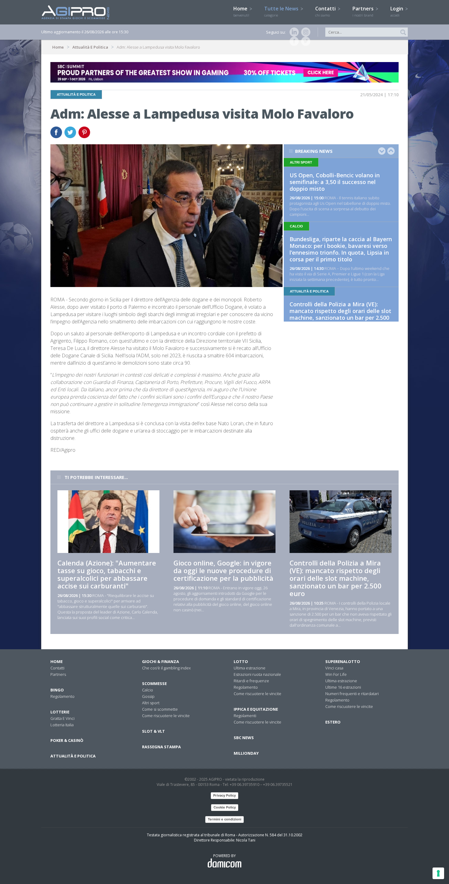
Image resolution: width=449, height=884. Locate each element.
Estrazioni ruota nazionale (257, 674)
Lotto (241, 661)
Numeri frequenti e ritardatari (352, 693)
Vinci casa (334, 668)
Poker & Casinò (66, 740)
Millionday (246, 753)
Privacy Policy (224, 795)
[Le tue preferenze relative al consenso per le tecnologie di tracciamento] (438, 873)
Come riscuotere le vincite (166, 715)
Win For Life (336, 674)
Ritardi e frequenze (251, 680)
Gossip (148, 696)
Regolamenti (245, 715)
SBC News (244, 737)
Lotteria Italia (62, 724)
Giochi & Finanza (160, 661)
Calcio (147, 690)
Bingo (57, 690)
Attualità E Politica (90, 47)
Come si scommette (160, 709)
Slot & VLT (153, 731)
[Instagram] (304, 32)
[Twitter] (304, 41)
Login (397, 11)
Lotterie (59, 712)
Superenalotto (342, 661)
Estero (333, 722)
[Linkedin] (293, 32)
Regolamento (62, 696)
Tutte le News (282, 11)
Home (241, 11)
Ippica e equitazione (256, 709)
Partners (363, 11)
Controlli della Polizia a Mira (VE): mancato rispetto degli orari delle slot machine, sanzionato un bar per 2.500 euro (340, 314)
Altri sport (150, 702)
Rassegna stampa (161, 747)
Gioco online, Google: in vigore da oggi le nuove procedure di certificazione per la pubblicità (223, 570)
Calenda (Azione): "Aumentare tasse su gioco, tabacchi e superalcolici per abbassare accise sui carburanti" (106, 574)
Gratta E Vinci (62, 718)
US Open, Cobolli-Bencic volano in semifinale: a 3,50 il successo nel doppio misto (335, 181)
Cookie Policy (225, 807)
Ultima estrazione (249, 668)
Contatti (326, 11)
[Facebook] (293, 41)
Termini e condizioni (224, 819)
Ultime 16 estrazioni (343, 687)
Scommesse (154, 683)
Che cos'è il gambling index (166, 668)
